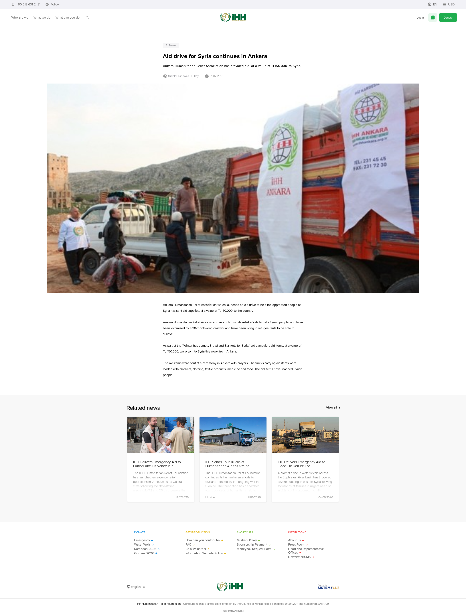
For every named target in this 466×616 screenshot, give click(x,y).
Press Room (296, 544)
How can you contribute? (202, 540)
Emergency (142, 540)
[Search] (87, 17)
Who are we (19, 17)
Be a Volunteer (195, 549)
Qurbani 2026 (144, 553)
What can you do (68, 17)
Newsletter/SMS (299, 557)
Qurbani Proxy (247, 540)
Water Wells (142, 544)
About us (294, 540)
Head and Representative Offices (306, 550)
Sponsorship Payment (252, 544)
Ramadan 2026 (145, 549)
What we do (41, 17)
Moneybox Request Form (254, 549)
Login (420, 17)
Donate (448, 17)
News (172, 45)
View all (331, 407)
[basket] (432, 17)
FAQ (188, 544)
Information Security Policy (204, 553)
